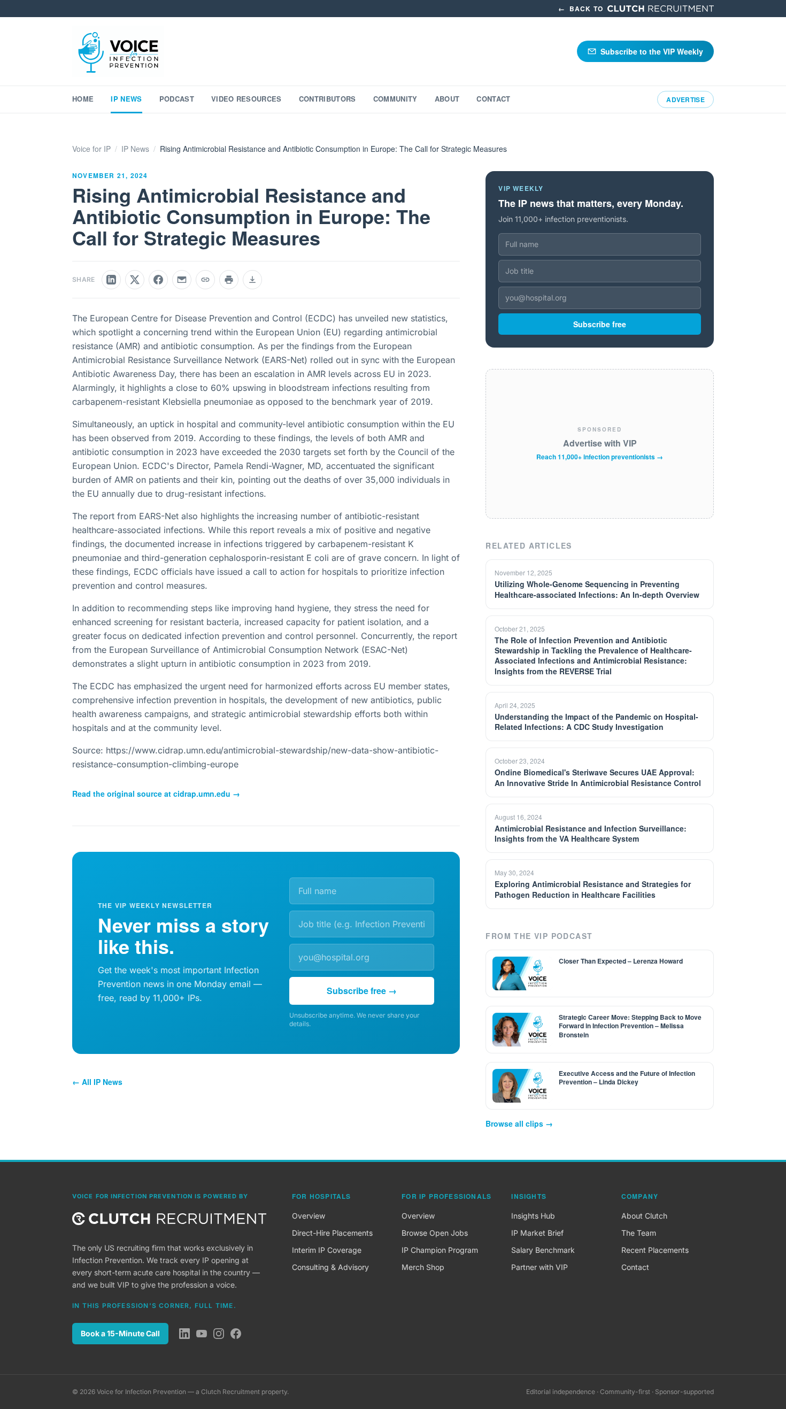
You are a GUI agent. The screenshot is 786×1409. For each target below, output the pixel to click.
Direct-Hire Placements (332, 1232)
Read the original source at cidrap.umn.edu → (156, 793)
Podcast (176, 99)
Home (83, 99)
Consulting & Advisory (330, 1267)
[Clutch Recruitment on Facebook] (235, 1333)
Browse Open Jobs (435, 1232)
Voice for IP (91, 148)
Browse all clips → (519, 1123)
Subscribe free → (362, 990)
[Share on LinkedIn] (111, 279)
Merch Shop (423, 1267)
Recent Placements (655, 1249)
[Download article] (252, 279)
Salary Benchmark (543, 1249)
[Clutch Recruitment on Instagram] (218, 1333)
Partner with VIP (539, 1267)
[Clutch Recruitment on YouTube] (201, 1333)
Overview (308, 1215)
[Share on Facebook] (158, 279)
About (447, 99)
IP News (126, 99)
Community (395, 99)
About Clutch (644, 1215)
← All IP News (97, 1081)
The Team (638, 1232)
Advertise (685, 99)
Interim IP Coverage (326, 1249)
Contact (493, 99)
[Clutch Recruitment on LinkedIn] (184, 1333)
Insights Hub (533, 1215)
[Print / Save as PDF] (228, 279)
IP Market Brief (537, 1232)
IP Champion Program (440, 1249)
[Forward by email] (181, 279)
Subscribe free (599, 324)
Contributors (327, 99)
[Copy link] (205, 279)
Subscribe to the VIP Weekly (651, 51)
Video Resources (246, 99)
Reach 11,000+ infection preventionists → (599, 456)
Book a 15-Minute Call (120, 1333)
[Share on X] (134, 279)
